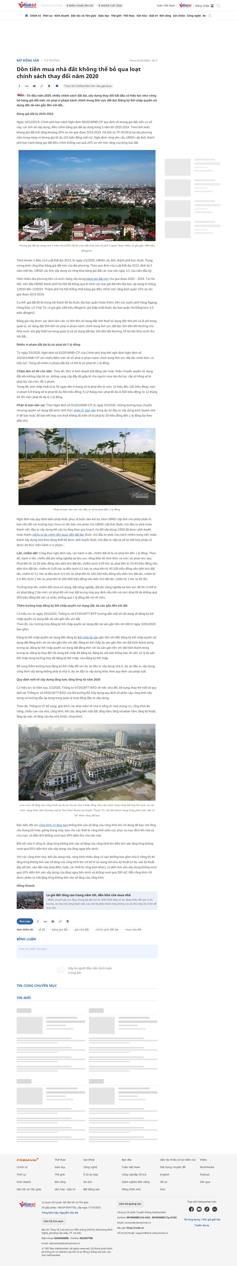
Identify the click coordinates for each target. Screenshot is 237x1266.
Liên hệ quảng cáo (130, 1203)
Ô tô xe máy (90, 1174)
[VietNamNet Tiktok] (206, 1210)
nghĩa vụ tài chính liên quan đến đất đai (58, 534)
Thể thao (129, 15)
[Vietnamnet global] (185, 6)
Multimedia (207, 1167)
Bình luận (25, 921)
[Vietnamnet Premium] (28, 1161)
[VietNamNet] (26, 15)
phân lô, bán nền (85, 410)
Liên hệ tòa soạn (53, 1221)
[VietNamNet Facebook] (191, 1210)
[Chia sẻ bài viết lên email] (34, 86)
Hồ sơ (163, 1182)
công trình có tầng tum (53, 825)
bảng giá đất (60, 929)
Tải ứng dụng (192, 1219)
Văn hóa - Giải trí (147, 15)
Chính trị (35, 15)
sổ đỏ (41, 929)
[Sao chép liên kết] (41, 86)
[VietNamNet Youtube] (199, 1210)
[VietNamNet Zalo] (214, 1210)
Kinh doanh (61, 15)
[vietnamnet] (28, 9)
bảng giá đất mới (97, 278)
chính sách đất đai (107, 929)
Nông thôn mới (131, 1189)
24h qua (205, 1182)
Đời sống (165, 15)
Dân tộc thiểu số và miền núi (178, 1159)
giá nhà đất (82, 929)
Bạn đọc (127, 1159)
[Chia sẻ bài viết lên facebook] (19, 86)
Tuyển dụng (201, 1225)
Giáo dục (103, 15)
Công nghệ (194, 15)
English (164, 1174)
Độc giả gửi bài (211, 1219)
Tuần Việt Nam (166, 5)
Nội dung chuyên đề (173, 1167)
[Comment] (57, 86)
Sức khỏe (179, 15)
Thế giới (116, 15)
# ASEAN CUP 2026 (110, 5)
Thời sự (48, 15)
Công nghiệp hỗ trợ (134, 1174)
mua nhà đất (133, 929)
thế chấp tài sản (88, 637)
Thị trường (52, 60)
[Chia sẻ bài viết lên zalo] (27, 86)
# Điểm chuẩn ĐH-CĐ (80, 5)
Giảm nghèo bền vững (136, 1182)
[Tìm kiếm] (218, 5)
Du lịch (87, 1182)
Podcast (205, 1174)
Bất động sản (28, 60)
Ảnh (162, 1189)
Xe (204, 15)
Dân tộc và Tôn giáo (83, 15)
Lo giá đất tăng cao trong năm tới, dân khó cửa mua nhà (88, 895)
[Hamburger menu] (210, 15)
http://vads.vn (135, 1227)
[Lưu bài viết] (49, 86)
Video (203, 1159)
